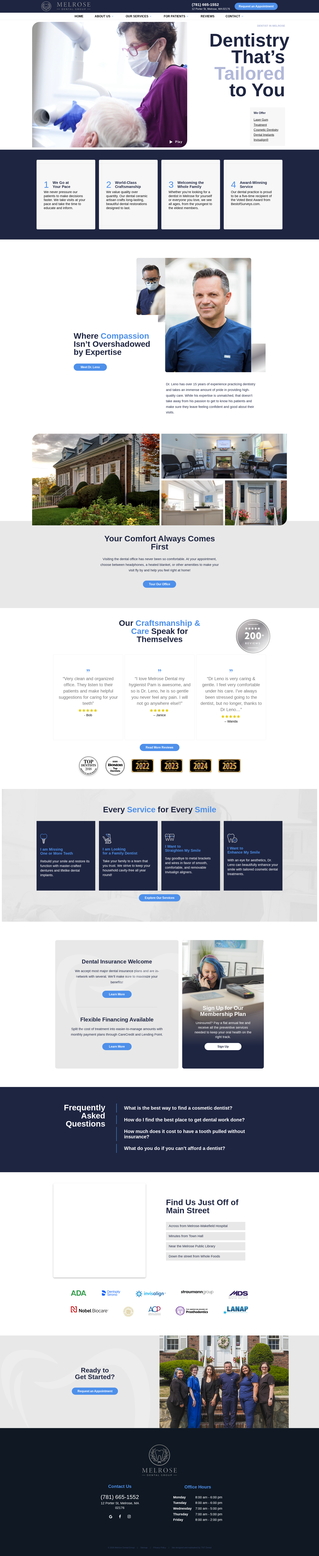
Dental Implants (264, 134)
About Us (102, 16)
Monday (179, 1497)
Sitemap (144, 1547)
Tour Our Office (159, 584)
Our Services (137, 16)
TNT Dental (206, 1547)
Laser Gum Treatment (261, 122)
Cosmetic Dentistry (266, 129)
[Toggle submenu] (112, 16)
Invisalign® (261, 139)
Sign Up (223, 1046)
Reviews (208, 16)
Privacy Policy (159, 1547)
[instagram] (129, 1516)
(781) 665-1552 (205, 4)
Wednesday (182, 1508)
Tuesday (179, 1503)
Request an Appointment (256, 6)
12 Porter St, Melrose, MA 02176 (211, 8)
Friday (178, 1520)
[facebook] (120, 1516)
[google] (110, 1516)
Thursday (180, 1514)
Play (178, 141)
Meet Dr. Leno (90, 367)
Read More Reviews (159, 747)
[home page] (65, 6)
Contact (233, 16)
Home (79, 16)
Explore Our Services (159, 897)
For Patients (174, 16)
